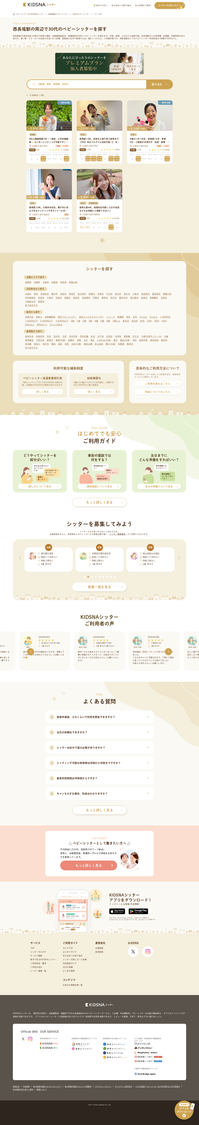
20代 (149, 321)
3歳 (90, 321)
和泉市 (59, 298)
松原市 (41, 298)
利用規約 (26, 1086)
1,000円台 (165, 317)
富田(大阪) (125, 340)
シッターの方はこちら (168, 5)
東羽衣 (164, 340)
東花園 (28, 344)
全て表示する (31, 305)
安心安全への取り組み (121, 5)
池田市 (63, 294)
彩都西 (121, 344)
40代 (164, 321)
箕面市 (67, 298)
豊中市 (54, 294)
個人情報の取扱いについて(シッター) (47, 1086)
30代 (156, 321)
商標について (42, 1089)
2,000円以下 (46, 321)
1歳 (78, 321)
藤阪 (53, 344)
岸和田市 (44, 294)
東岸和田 (154, 340)
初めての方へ (101, 5)
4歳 (96, 321)
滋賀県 (28, 282)
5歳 (102, 321)
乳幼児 (134, 321)
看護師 (120, 317)
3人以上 (154, 317)
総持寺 (50, 340)
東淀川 (37, 344)
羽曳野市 (86, 298)
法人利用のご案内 (143, 5)
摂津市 (105, 298)
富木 (115, 340)
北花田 (109, 336)
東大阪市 (134, 298)
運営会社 (16, 1086)
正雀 (166, 336)
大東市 (50, 298)
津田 (92, 340)
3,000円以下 (62, 321)
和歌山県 (73, 282)
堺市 (36, 294)
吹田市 (72, 294)
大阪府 (46, 282)
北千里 (100, 336)
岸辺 (93, 336)
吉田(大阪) (76, 344)
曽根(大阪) (61, 340)
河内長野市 (30, 298)
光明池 (118, 336)
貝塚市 (100, 294)
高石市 (113, 298)
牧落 (67, 344)
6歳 (108, 321)
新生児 (126, 321)
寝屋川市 (167, 294)
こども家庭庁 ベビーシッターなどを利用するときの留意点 (157, 1086)
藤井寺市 (123, 298)
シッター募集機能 (117, 534)
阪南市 (41, 301)
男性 (128, 317)
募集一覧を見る (99, 587)
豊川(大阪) (111, 344)
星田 (60, 344)
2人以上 (143, 317)
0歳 (72, 321)
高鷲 (79, 340)
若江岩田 (99, 344)
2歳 (84, 321)
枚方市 (118, 294)
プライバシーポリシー (103, 1086)
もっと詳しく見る (99, 810)
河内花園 (84, 336)
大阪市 (28, 294)
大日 (86, 340)
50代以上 (29, 325)
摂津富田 (29, 340)
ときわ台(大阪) (104, 340)
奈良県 (63, 282)
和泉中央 (29, 336)
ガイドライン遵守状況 (123, 1086)
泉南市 (144, 298)
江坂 (64, 336)
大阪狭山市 (30, 301)
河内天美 (73, 336)
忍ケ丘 (135, 336)
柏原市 (76, 298)
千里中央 (40, 340)
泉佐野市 (145, 294)
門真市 (96, 298)
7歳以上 (116, 321)
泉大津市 (82, 294)
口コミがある (56, 325)
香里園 (127, 336)
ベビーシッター (91, 36)
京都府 (37, 282)
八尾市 (135, 294)
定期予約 (29, 317)
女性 (135, 317)
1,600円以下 (31, 321)
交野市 (164, 298)
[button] (84, 577)
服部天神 (143, 340)
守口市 (109, 294)
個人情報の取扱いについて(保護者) (78, 1086)
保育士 (39, 317)
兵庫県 (54, 282)
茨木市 (127, 294)
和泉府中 (40, 336)
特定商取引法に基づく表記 (23, 1089)
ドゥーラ (111, 317)
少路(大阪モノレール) (151, 336)
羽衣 (135, 340)
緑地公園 (88, 344)
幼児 (142, 321)
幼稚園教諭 (50, 317)
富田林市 (156, 294)
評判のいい (42, 325)
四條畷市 (154, 298)
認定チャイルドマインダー (91, 317)
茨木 (49, 336)
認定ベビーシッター (67, 317)
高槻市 (92, 294)
